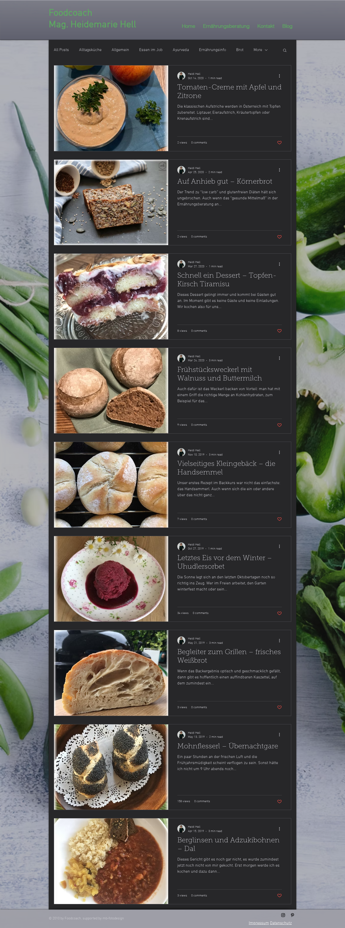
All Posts (61, 50)
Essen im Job (151, 50)
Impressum (259, 923)
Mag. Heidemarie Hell (92, 25)
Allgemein (120, 50)
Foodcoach (70, 13)
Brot (239, 50)
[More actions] (281, 76)
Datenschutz (281, 923)
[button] (284, 50)
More (258, 50)
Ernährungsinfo (212, 50)
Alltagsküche (90, 50)
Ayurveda (181, 50)
